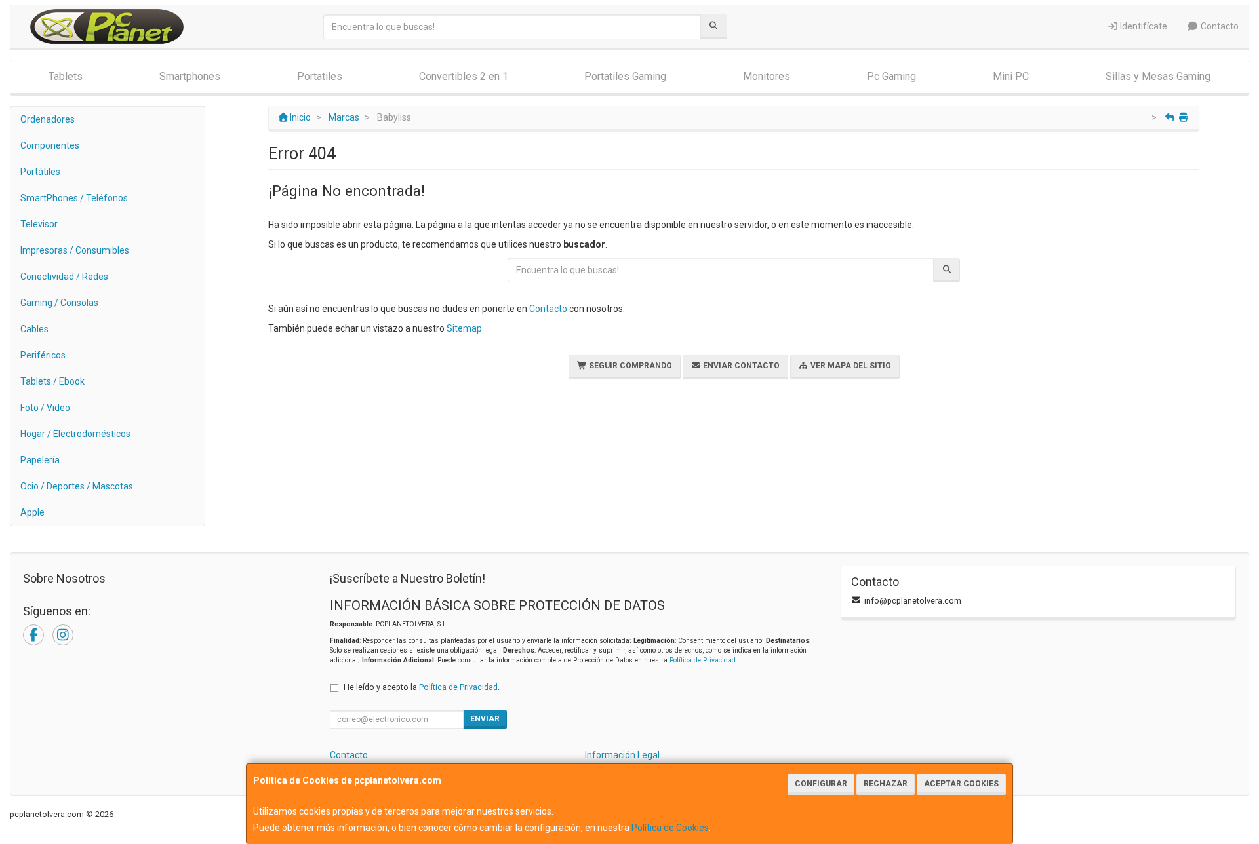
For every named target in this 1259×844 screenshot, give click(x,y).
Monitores (766, 76)
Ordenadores (47, 119)
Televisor (39, 224)
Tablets (66, 76)
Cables (34, 329)
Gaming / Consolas (59, 302)
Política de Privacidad (702, 660)
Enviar (485, 718)
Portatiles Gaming (625, 76)
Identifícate (1142, 26)
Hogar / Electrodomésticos (75, 434)
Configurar (821, 783)
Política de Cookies (670, 827)
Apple (32, 512)
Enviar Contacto (740, 365)
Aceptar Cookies (961, 783)
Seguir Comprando (629, 365)
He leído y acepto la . (422, 687)
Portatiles (319, 76)
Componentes (49, 145)
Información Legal (622, 755)
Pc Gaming (891, 76)
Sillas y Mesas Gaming (1158, 76)
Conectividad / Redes (64, 276)
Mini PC (1011, 76)
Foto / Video (45, 407)
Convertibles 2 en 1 (463, 76)
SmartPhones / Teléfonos (74, 198)
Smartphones (189, 76)
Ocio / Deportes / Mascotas (76, 486)
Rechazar (886, 783)
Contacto (1219, 26)
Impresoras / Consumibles (74, 250)
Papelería (40, 460)
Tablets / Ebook (52, 381)
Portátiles (40, 171)
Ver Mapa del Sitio (850, 365)
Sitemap (464, 328)
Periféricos (43, 355)
